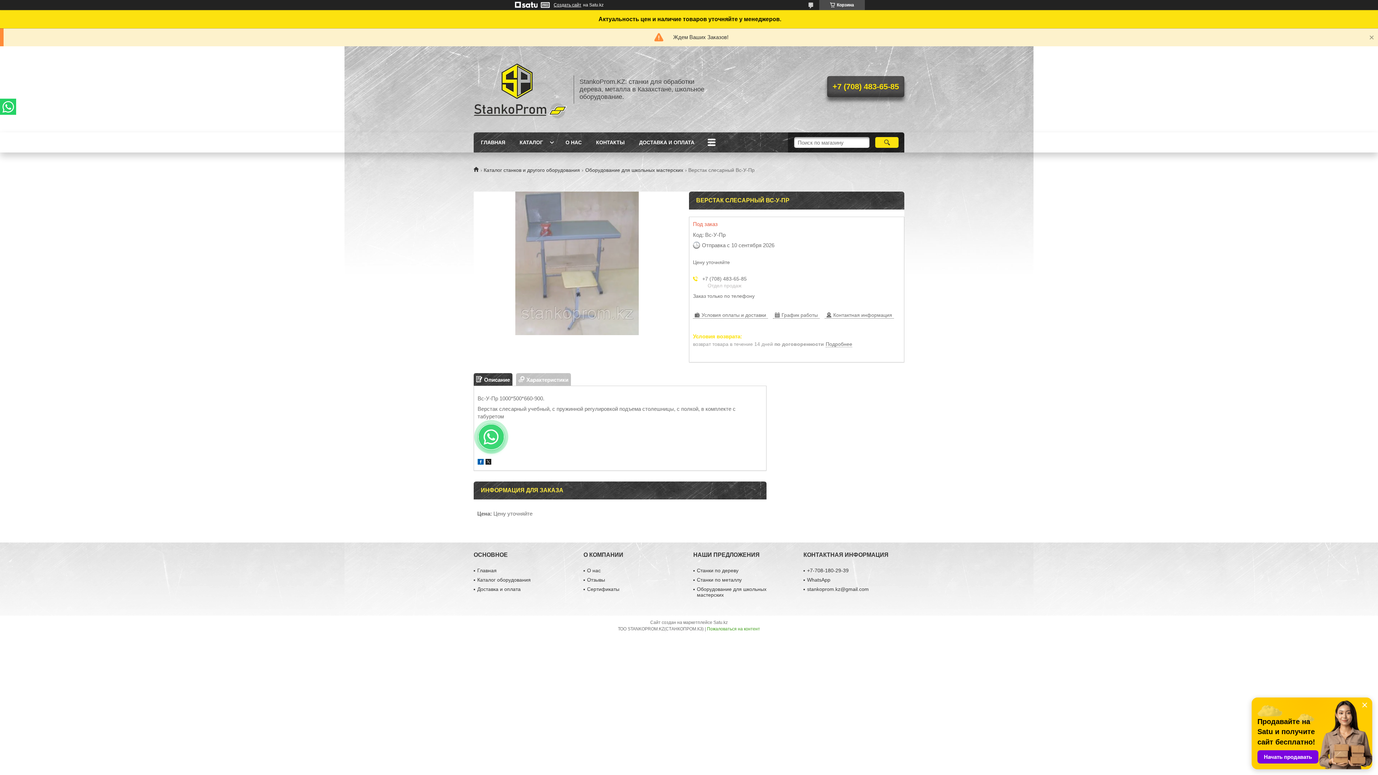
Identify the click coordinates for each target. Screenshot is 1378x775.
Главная (493, 142)
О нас (574, 142)
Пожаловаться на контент (733, 628)
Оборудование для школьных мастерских (634, 170)
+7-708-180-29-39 (828, 570)
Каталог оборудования (504, 580)
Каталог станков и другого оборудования (532, 170)
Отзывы (596, 580)
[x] (488, 463)
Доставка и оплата (666, 142)
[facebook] (481, 463)
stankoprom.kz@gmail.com (838, 589)
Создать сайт (567, 5)
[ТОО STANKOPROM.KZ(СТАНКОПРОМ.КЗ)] (520, 89)
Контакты (610, 142)
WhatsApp (818, 580)
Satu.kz (720, 622)
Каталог (531, 142)
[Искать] (887, 142)
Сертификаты (603, 589)
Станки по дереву (718, 570)
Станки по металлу (719, 580)
